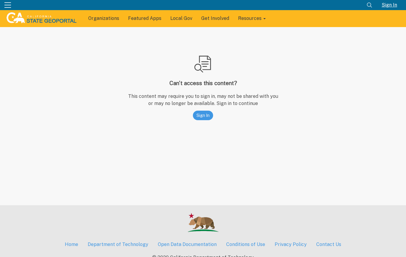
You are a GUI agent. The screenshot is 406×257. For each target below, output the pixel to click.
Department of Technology (118, 244)
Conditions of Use (245, 244)
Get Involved (215, 18)
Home (71, 244)
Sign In (389, 5)
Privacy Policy (291, 244)
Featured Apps (144, 18)
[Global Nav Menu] (8, 5)
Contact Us (328, 244)
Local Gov (181, 18)
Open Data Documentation (187, 244)
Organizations (103, 18)
